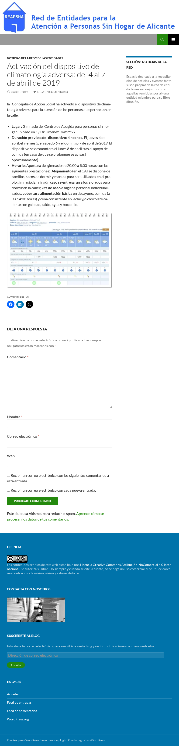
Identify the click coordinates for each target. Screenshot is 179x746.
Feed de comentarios (22, 711)
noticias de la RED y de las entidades (35, 58)
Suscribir (15, 665)
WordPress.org (18, 719)
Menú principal (173, 39)
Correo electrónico (23, 436)
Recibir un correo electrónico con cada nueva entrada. (53, 490)
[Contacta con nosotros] (36, 609)
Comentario (17, 357)
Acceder (13, 694)
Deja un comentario (52, 92)
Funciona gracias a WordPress (86, 740)
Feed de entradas (19, 702)
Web (11, 456)
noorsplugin (58, 740)
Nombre (14, 416)
